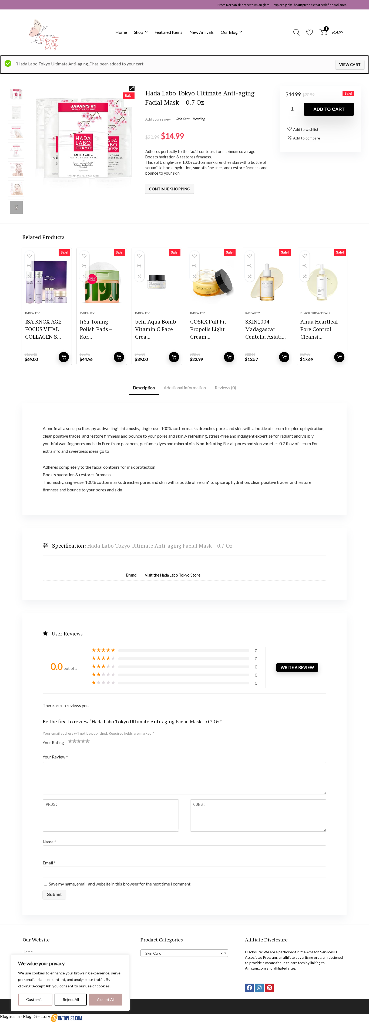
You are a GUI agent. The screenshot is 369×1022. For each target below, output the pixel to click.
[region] (70, 982)
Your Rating (53, 742)
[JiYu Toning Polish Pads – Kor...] (101, 282)
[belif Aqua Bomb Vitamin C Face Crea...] (157, 282)
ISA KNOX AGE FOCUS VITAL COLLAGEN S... (43, 329)
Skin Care (182, 119)
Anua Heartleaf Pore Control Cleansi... (319, 329)
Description (144, 387)
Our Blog (229, 32)
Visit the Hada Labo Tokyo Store (172, 575)
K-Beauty (32, 313)
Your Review (55, 756)
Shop (138, 32)
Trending (198, 119)
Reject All (71, 999)
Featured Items (168, 32)
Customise (35, 999)
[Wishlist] (309, 32)
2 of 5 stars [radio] (72, 741)
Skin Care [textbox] (183, 953)
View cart (350, 64)
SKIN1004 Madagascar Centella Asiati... (265, 329)
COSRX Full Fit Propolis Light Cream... (208, 329)
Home (121, 32)
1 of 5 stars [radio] (70, 741)
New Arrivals (201, 32)
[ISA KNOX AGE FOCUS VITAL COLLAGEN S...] (47, 282)
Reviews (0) (225, 387)
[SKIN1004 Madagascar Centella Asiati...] (267, 282)
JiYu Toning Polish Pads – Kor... (96, 329)
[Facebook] (249, 988)
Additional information (185, 387)
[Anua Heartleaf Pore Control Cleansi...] (322, 282)
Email (49, 862)
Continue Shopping (169, 189)
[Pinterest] (269, 988)
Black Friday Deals (315, 313)
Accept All (106, 999)
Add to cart (328, 109)
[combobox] (184, 953)
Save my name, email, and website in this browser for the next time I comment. (120, 883)
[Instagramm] (259, 988)
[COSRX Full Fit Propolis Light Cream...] (212, 282)
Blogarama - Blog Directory (25, 1016)
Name (49, 841)
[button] (132, 88)
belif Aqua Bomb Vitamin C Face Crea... (155, 329)
